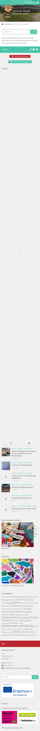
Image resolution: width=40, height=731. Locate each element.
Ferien (36, 603)
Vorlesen (31, 632)
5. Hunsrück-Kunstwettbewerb (22, 465)
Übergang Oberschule (30, 635)
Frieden (7, 606)
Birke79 (13, 600)
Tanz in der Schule (12, 629)
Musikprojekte (9, 617)
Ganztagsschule (27, 606)
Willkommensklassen (17, 635)
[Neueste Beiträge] (11, 443)
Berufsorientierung (33, 597)
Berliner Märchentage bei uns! (22, 498)
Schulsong (5, 623)
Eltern (14, 506)
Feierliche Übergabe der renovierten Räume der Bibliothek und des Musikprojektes (24, 453)
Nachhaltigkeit (24, 617)
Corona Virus (29, 600)
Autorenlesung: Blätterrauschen (22, 487)
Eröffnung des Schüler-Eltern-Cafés (24, 509)
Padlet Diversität (17, 585)
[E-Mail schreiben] (33, 49)
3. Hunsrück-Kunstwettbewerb (13, 597)
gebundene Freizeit (6, 609)
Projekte (20, 449)
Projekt (34, 617)
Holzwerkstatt (15, 609)
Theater (19, 629)
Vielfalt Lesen (19, 631)
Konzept (27, 608)
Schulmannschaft (16, 620)
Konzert (5, 611)
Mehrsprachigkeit (8, 614)
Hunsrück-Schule (21, 11)
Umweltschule (27, 629)
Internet (21, 609)
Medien (31, 612)
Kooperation (15, 611)
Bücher (20, 599)
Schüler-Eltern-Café (15, 623)
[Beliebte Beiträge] (29, 443)
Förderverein (15, 605)
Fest (3, 606)
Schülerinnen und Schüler (18, 626)
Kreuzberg (25, 612)
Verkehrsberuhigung (7, 632)
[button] (30, 2)
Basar (26, 597)
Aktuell (14, 449)
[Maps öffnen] (37, 49)
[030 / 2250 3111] (30, 49)
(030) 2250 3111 (9, 663)
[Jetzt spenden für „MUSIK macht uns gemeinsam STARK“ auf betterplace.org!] (27, 723)
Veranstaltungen (26, 485)
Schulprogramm (26, 620)
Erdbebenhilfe (30, 603)
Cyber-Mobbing (7, 603)
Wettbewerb (5, 635)
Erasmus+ (23, 603)
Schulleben (28, 449)
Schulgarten (7, 620)
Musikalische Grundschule (22, 615)
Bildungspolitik (6, 600)
